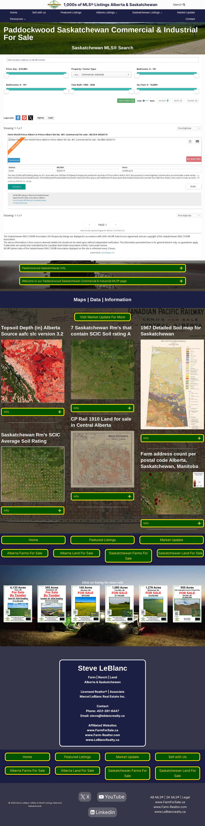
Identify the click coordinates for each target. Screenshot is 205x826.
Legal (186, 797)
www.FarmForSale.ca (102, 730)
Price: (17, 69)
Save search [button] (125, 100)
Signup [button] (40, 117)
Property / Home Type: (83, 69)
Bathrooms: (16, 84)
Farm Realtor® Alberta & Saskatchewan (29, 200)
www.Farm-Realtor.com (102, 735)
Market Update (186, 12)
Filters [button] (191, 100)
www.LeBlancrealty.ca (170, 812)
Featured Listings (71, 12)
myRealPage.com (108, 252)
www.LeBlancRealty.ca (102, 740)
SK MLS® (172, 797)
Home (13, 12)
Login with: (9, 118)
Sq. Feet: (147, 84)
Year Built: (83, 84)
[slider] (6, 76)
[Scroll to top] (198, 820)
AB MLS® (156, 797)
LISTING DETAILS (17, 186)
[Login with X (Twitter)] (30, 119)
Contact (190, 18)
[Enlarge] (60, 450)
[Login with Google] (24, 119)
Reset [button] (177, 100)
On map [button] (162, 100)
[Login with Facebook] (18, 119)
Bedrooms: (146, 69)
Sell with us (39, 12)
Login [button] (50, 117)
